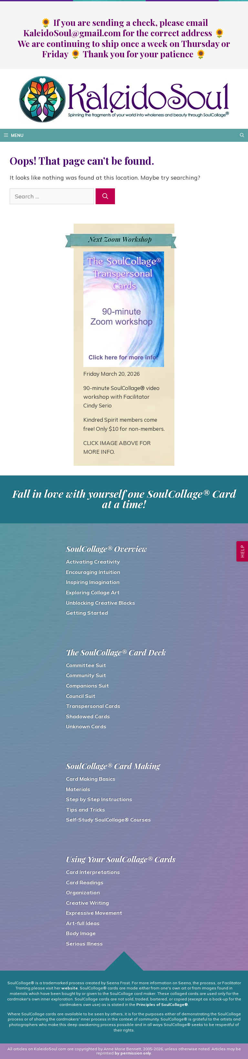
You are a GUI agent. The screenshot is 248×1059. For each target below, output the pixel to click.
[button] (242, 551)
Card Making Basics (90, 778)
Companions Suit (87, 685)
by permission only (133, 1053)
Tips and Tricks (85, 809)
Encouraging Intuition (93, 572)
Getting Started (87, 612)
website (69, 988)
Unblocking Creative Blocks (100, 602)
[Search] (105, 196)
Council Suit (80, 696)
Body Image (81, 933)
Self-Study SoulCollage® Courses (108, 819)
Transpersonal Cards (93, 706)
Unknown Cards (86, 726)
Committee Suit (86, 665)
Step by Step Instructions (99, 799)
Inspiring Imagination (92, 582)
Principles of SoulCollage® (162, 1004)
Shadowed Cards (88, 716)
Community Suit (86, 675)
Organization (83, 892)
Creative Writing (87, 902)
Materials (78, 789)
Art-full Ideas (82, 923)
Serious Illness (84, 943)
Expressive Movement (94, 912)
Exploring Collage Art (92, 592)
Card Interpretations (93, 872)
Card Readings (84, 882)
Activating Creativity (93, 561)
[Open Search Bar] (242, 135)
